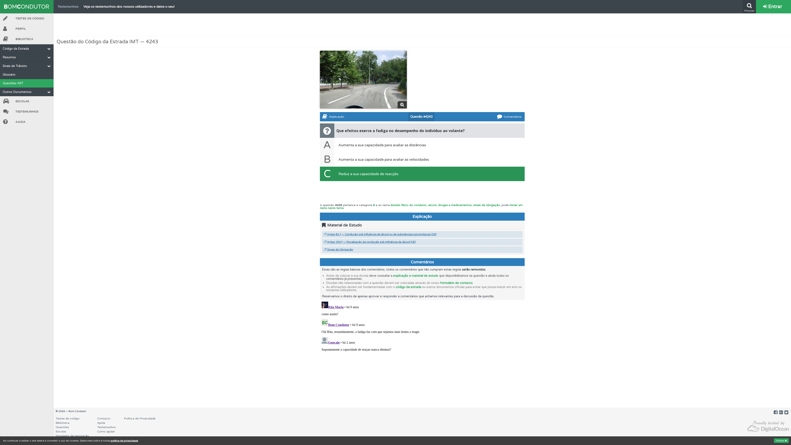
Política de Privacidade (140, 418)
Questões (62, 427)
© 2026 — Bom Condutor (71, 411)
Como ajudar (106, 431)
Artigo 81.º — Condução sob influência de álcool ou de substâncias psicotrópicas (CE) (381, 234)
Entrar (774, 6)
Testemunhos (27, 111)
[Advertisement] (422, 24)
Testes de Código (29, 18)
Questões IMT (13, 83)
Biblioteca (24, 39)
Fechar (780, 440)
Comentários (513, 116)
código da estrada (408, 287)
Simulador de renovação (72, 436)
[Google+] (781, 412)
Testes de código (68, 418)
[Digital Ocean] (768, 426)
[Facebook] (776, 412)
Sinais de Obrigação (339, 249)
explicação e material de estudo (415, 276)
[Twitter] (786, 412)
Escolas (22, 101)
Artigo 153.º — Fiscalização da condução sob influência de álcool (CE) (371, 242)
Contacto (103, 418)
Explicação (336, 116)
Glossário (9, 74)
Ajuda (20, 122)
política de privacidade (124, 440)
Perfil (20, 28)
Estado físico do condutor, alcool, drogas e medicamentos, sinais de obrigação (445, 205)
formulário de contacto (456, 283)
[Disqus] (422, 351)
